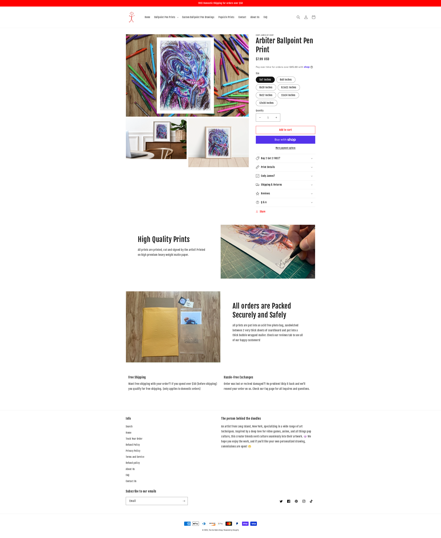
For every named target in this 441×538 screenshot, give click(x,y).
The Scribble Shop (216, 530)
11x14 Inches (288, 95)
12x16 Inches (266, 102)
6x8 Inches (286, 79)
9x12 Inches (266, 95)
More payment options (286, 148)
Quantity (260, 110)
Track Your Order (134, 438)
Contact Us (131, 481)
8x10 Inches (266, 87)
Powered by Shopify (231, 530)
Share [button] (262, 211)
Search (129, 426)
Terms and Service (135, 456)
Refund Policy (133, 444)
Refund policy (133, 462)
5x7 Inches (265, 79)
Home (128, 432)
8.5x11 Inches (288, 87)
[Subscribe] (184, 501)
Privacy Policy (133, 450)
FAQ (127, 475)
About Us (130, 469)
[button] (166, 17)
